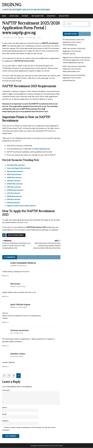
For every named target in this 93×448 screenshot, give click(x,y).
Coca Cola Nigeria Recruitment (18, 168)
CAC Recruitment (13, 193)
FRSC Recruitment (14, 187)
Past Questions (38, 16)
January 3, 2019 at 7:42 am (17, 286)
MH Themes (59, 445)
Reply (6, 276)
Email (4, 414)
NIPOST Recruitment (15, 184)
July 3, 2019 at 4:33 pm (16, 333)
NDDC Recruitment (14, 177)
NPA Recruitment (13, 199)
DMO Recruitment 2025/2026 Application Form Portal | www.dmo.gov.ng (74, 78)
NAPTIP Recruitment (16, 235)
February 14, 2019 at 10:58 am (18, 307)
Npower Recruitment (15, 171)
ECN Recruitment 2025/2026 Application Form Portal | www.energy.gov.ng (73, 42)
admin (22, 37)
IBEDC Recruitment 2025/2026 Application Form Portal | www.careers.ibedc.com (74, 69)
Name (4, 407)
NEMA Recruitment (14, 196)
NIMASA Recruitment (15, 190)
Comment (6, 390)
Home (4, 16)
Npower (25, 16)
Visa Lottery (64, 16)
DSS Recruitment (13, 202)
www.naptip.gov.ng (42, 149)
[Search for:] (76, 24)
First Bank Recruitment (16, 165)
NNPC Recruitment (14, 174)
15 (39, 37)
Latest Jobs (13, 16)
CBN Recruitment (13, 180)
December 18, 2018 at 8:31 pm (18, 266)
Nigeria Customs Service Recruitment (21, 205)
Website (5, 421)
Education (51, 16)
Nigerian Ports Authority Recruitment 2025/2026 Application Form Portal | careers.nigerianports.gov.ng (77, 60)
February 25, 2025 (11, 37)
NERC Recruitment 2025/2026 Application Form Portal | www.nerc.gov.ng (74, 51)
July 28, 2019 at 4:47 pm (16, 356)
